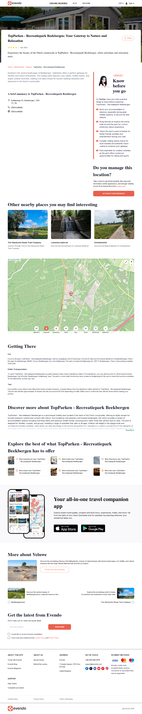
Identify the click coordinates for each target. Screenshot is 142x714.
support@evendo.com (93, 664)
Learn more (121, 186)
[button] (71, 294)
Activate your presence (114, 193)
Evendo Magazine (14, 668)
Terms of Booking (66, 699)
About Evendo (39, 660)
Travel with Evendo (15, 660)
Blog (75, 3)
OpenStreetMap (15, 259)
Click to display (17, 107)
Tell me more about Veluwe (55, 569)
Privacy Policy (54, 638)
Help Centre (12, 683)
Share (129, 38)
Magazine (86, 3)
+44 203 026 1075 (92, 660)
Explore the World (58, 3)
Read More (130, 430)
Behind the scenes (40, 664)
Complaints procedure (16, 688)
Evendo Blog (12, 664)
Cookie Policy (40, 638)
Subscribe (59, 627)
